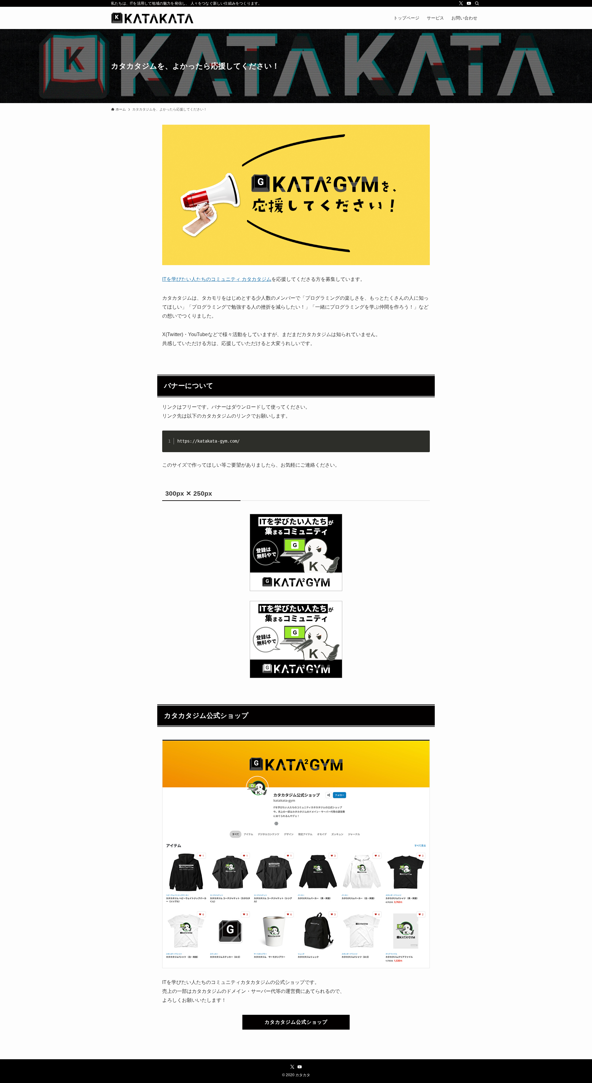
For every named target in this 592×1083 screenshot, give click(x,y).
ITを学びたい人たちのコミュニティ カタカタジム (216, 279)
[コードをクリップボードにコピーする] (423, 444)
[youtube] (469, 3)
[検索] (477, 3)
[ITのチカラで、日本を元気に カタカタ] (152, 18)
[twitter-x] (461, 3)
